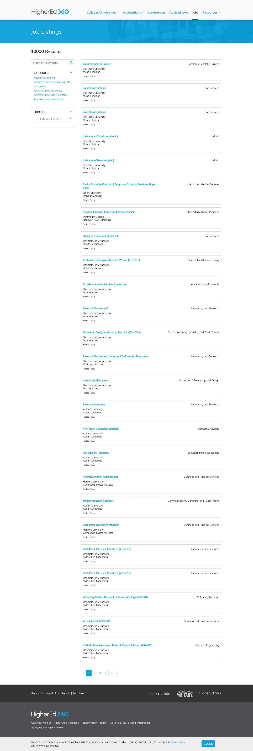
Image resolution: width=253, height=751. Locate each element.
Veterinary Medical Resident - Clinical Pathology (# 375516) (115, 597)
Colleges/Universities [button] (102, 12)
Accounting (40, 86)
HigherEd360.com (56, 727)
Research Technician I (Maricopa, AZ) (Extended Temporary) (115, 356)
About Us (60, 722)
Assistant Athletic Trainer (97, 64)
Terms (103, 722)
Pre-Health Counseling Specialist (101, 428)
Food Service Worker (94, 88)
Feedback (73, 722)
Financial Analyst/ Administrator (100, 476)
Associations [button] (132, 12)
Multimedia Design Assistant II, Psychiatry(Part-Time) (112, 332)
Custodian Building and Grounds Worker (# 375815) (111, 260)
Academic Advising (44, 77)
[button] (71, 73)
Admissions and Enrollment (49, 99)
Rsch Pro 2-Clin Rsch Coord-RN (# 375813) (107, 573)
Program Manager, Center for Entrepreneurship (109, 212)
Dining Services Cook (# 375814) (101, 236)
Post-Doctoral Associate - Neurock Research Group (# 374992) (117, 645)
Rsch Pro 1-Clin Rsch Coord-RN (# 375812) (107, 549)
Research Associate (94, 404)
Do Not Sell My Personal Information (130, 722)
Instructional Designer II (96, 380)
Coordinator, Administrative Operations (104, 284)
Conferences (156, 12)
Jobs (195, 12)
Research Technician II (95, 308)
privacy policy (177, 742)
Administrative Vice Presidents (51, 94)
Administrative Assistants (48, 90)
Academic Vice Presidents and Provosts (56, 82)
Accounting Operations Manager (101, 524)
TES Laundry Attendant (96, 452)
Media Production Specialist (98, 500)
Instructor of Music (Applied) (98, 160)
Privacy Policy (89, 722)
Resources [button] (210, 12)
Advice (178, 12)
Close (208, 743)
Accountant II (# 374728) (96, 621)
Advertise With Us (41, 722)
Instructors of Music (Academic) (100, 136)
